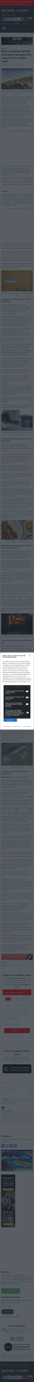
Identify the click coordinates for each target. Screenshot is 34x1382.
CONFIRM (10, 720)
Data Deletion (7, 726)
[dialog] (17, 691)
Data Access (17, 726)
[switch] (27, 691)
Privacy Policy (27, 726)
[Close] (30, 655)
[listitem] (17, 687)
